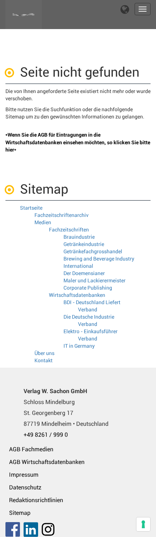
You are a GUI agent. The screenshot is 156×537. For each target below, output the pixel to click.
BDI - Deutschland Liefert (91, 302)
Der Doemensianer (84, 273)
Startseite (31, 208)
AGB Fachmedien (31, 449)
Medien (42, 222)
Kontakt (43, 360)
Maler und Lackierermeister (94, 280)
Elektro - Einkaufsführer (90, 331)
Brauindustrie (79, 237)
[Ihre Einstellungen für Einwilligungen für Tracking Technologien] (143, 524)
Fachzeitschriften (69, 230)
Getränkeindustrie (83, 244)
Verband (87, 309)
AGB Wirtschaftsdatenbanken (47, 462)
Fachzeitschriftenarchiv (61, 215)
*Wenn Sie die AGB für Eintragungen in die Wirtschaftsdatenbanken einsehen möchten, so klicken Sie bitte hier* (77, 142)
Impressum (23, 474)
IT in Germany (79, 346)
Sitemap (19, 512)
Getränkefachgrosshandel (92, 251)
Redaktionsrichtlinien (36, 500)
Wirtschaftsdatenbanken (77, 295)
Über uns (44, 353)
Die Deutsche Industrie (88, 317)
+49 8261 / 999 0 (46, 434)
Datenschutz (25, 487)
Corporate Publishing (87, 288)
